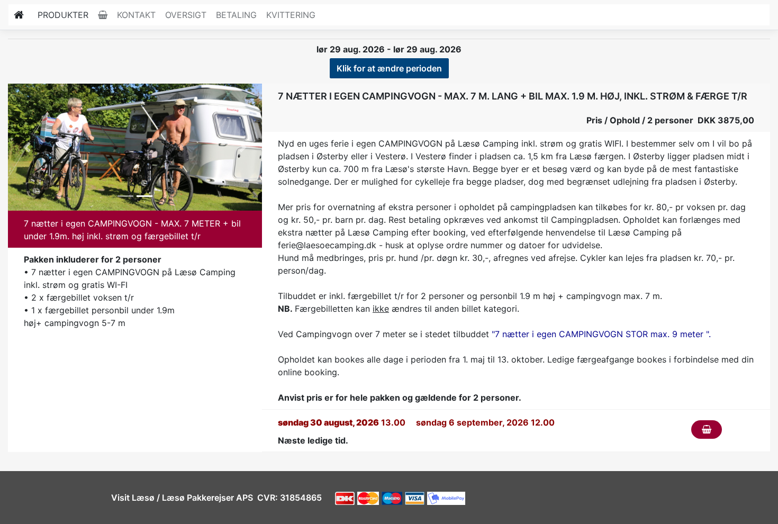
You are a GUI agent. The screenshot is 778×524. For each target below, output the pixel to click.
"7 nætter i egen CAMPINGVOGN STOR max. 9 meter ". (601, 334)
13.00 (341, 422)
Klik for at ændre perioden (389, 68)
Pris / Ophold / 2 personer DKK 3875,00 (670, 120)
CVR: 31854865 (288, 497)
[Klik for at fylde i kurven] (706, 429)
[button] (27, 147)
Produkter (63, 15)
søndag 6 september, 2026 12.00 (485, 422)
